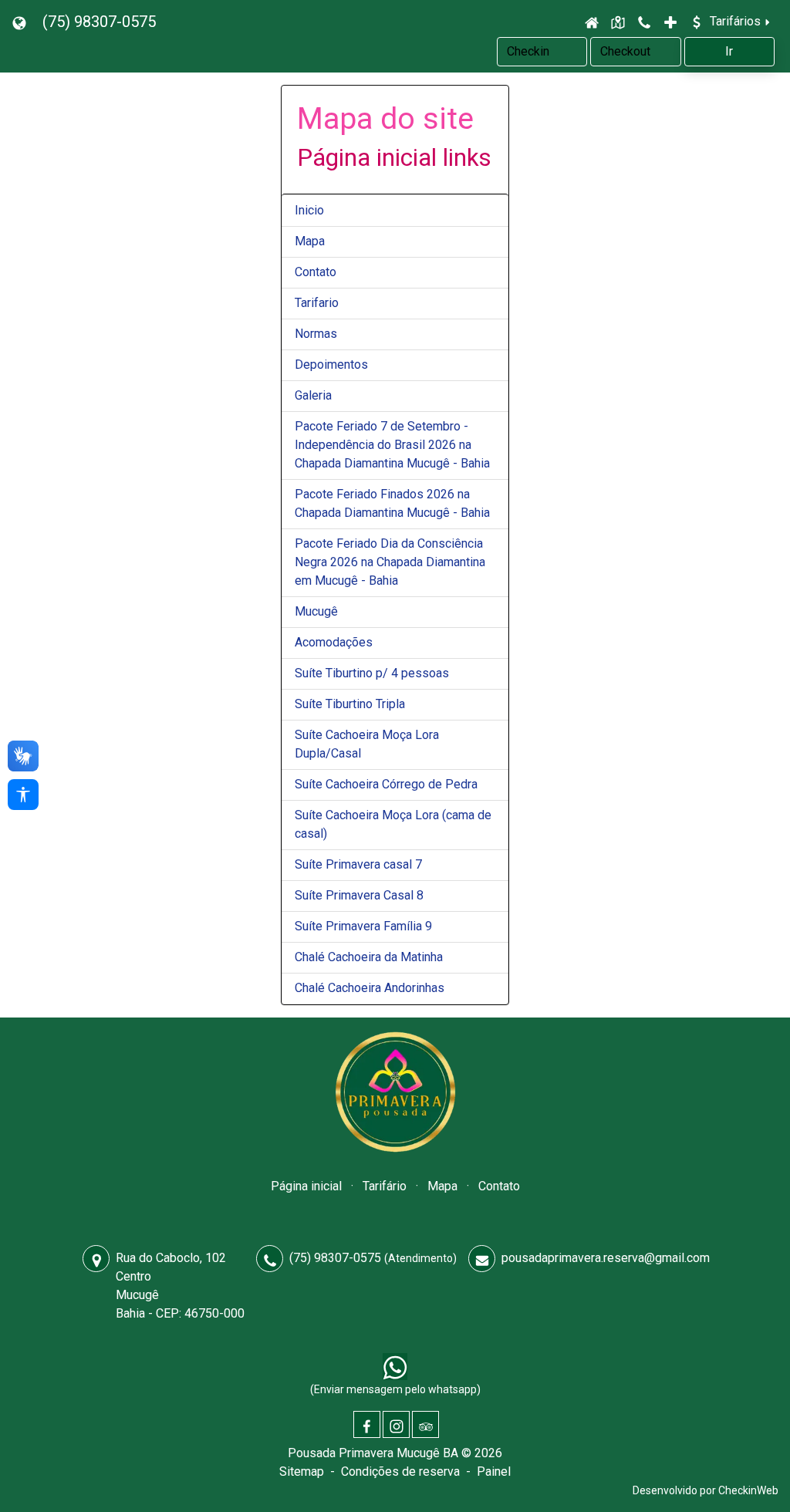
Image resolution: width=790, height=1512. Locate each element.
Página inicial (306, 1186)
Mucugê (316, 611)
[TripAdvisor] (425, 1424)
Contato (315, 272)
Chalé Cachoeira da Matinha (369, 957)
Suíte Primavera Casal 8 (359, 895)
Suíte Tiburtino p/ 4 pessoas (372, 673)
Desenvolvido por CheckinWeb (705, 1490)
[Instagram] (396, 1424)
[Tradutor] (21, 21)
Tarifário (385, 1186)
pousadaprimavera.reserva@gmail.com (605, 1257)
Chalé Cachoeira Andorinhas (369, 987)
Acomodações (334, 642)
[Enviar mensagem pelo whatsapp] (395, 1366)
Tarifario (317, 302)
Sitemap (301, 1471)
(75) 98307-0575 (99, 21)
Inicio (309, 210)
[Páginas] (670, 21)
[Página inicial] (592, 21)
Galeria (313, 395)
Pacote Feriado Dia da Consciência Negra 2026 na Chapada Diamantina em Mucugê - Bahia (390, 562)
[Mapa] (618, 21)
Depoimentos (331, 364)
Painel (494, 1471)
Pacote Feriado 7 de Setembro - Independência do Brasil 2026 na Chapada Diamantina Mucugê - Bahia (392, 445)
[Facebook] (366, 1424)
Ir (729, 51)
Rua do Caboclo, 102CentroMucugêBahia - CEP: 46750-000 (180, 1285)
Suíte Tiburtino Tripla (350, 704)
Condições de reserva (400, 1471)
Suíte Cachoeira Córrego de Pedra (386, 784)
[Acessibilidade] (23, 794)
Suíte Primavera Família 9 (363, 926)
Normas (316, 333)
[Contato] (644, 21)
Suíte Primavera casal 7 (358, 864)
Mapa (310, 241)
